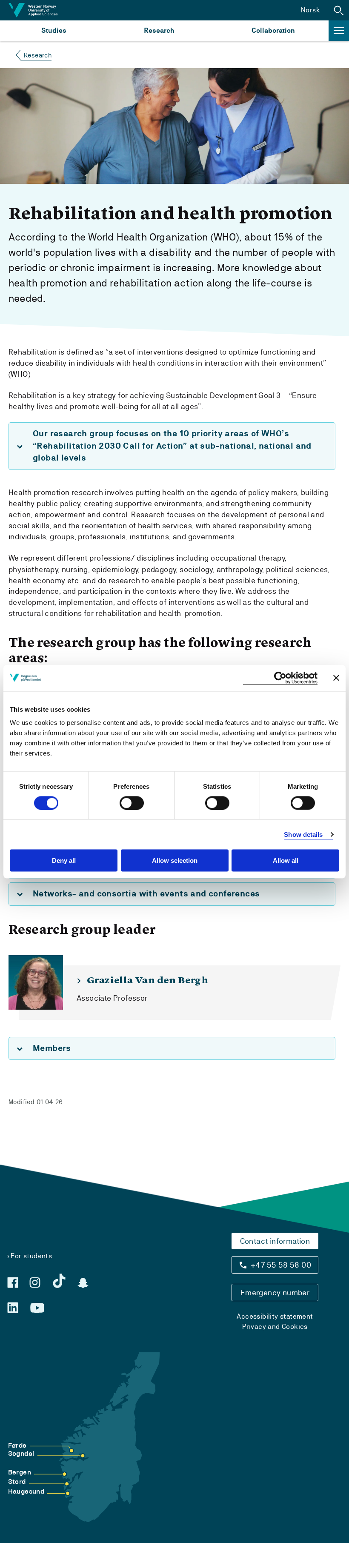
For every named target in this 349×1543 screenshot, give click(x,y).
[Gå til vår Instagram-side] (35, 1282)
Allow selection (174, 860)
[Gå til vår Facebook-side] (13, 1282)
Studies (53, 30)
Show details (303, 834)
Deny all (64, 860)
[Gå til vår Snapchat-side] (83, 1283)
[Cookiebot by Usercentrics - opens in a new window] (280, 677)
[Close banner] (336, 678)
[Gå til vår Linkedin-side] (13, 1308)
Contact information (275, 1241)
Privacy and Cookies (275, 1327)
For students (31, 1256)
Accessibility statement (275, 1316)
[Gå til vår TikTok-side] (59, 1280)
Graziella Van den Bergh (147, 980)
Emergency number (274, 1292)
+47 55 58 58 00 (281, 1264)
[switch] (132, 803)
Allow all (285, 860)
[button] (339, 10)
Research (159, 30)
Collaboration (273, 30)
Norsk (310, 10)
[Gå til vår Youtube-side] (37, 1308)
